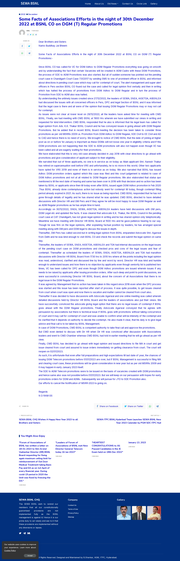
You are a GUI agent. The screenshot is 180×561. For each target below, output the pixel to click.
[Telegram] (36, 34)
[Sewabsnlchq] (29, 3)
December (33, 14)
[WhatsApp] (33, 34)
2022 (23, 14)
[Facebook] (28, 34)
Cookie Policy (10, 550)
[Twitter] (30, 34)
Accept (30, 556)
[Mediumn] (29, 533)
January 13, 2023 (137, 442)
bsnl (28, 30)
